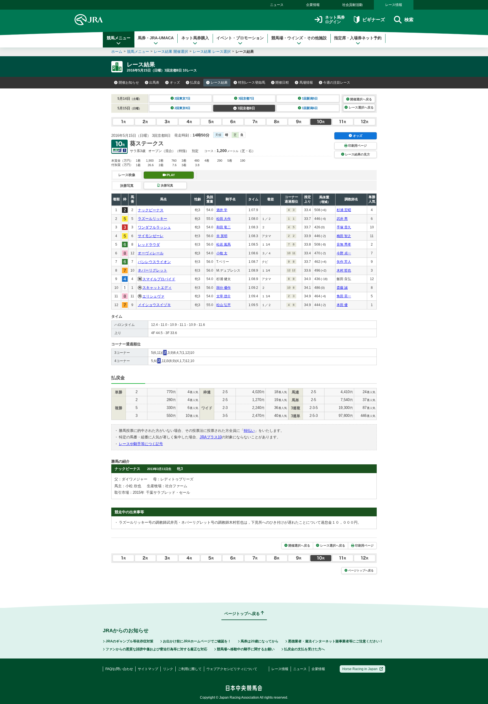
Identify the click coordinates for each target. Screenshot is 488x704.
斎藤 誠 (342, 288)
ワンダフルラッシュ (154, 227)
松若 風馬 (223, 244)
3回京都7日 (246, 98)
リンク (168, 669)
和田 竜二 (223, 227)
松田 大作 (223, 219)
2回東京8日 (182, 108)
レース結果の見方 (357, 154)
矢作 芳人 (344, 262)
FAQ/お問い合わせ (119, 669)
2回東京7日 (182, 98)
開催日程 (282, 83)
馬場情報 (306, 83)
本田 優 (342, 305)
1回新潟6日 (310, 108)
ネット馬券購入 (195, 38)
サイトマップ (148, 669)
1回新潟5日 (310, 98)
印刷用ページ (357, 145)
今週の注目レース (336, 83)
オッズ (175, 83)
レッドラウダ (149, 244)
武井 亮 (342, 219)
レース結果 (219, 83)
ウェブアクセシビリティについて (231, 669)
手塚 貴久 (344, 227)
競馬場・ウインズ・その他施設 (299, 38)
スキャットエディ (157, 287)
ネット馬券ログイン (335, 19)
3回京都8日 (246, 108)
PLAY (171, 175)
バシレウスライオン (154, 262)
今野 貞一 (344, 253)
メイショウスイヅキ (154, 305)
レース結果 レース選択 (212, 51)
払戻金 (195, 83)
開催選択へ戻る (361, 99)
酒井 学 (221, 210)
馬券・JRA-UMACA (156, 38)
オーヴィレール (151, 253)
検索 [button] (408, 19)
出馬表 (154, 83)
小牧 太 (221, 253)
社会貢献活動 (352, 5)
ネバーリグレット (152, 270)
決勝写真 (167, 185)
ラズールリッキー (152, 218)
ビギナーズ (373, 19)
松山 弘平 (223, 305)
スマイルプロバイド (158, 279)
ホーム (116, 51)
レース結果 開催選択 (171, 51)
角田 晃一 (344, 296)
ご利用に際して (190, 669)
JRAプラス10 (211, 437)
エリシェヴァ (153, 296)
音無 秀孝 (344, 244)
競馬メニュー (118, 38)
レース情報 (393, 5)
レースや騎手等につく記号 (141, 444)
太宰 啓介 (223, 296)
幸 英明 (221, 236)
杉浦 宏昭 (344, 210)
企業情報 (313, 5)
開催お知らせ (129, 83)
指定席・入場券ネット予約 (358, 38)
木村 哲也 (344, 270)
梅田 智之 (344, 236)
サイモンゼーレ (151, 236)
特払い (249, 430)
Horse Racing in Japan (360, 669)
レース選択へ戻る (361, 107)
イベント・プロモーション (240, 38)
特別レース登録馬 (251, 83)
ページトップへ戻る (361, 570)
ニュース (277, 5)
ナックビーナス (151, 210)
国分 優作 (223, 288)
